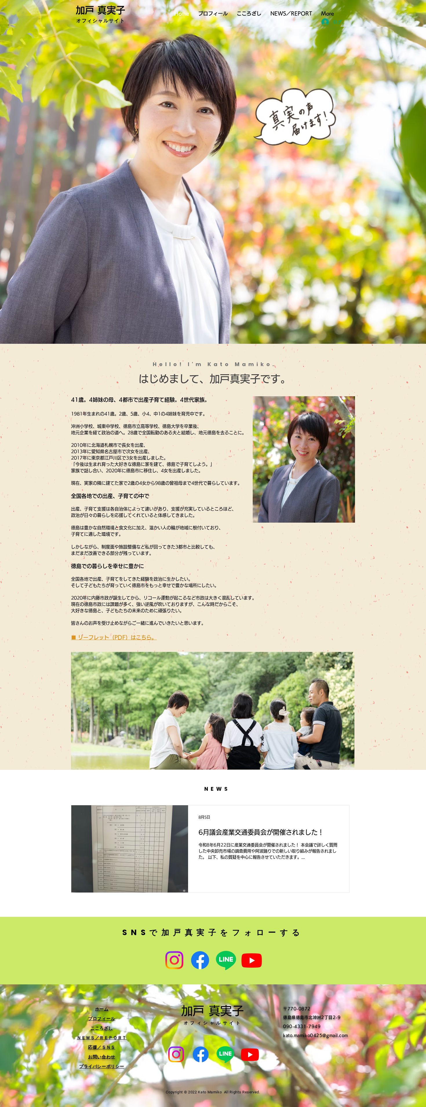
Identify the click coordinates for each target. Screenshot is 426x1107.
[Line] (226, 960)
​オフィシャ (89, 20)
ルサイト (114, 20)
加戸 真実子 (100, 10)
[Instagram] (174, 960)
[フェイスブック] (200, 960)
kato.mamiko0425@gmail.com (315, 1035)
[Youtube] (252, 960)
